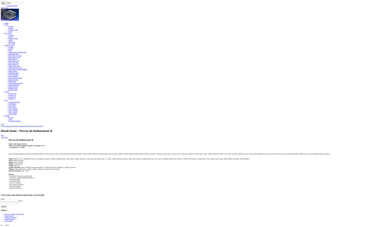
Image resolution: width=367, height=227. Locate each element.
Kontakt (10, 117)
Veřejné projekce (10, 219)
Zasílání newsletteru (11, 217)
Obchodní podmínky (14, 121)
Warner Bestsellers (14, 85)
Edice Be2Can (12, 59)
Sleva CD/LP (12, 107)
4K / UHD (11, 44)
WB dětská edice (13, 73)
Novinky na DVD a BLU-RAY (14, 214)
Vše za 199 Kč (12, 111)
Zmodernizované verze (15, 68)
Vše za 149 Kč (12, 112)
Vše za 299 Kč (12, 109)
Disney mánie (12, 71)
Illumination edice (13, 54)
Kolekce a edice (13, 30)
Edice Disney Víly (14, 61)
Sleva (10, 50)
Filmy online (8, 221)
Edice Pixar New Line (15, 56)
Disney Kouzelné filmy (15, 78)
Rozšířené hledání (12, 6)
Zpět (2, 135)
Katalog (10, 28)
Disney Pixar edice (14, 66)
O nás (10, 119)
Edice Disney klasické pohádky (17, 69)
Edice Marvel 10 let (14, 57)
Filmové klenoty (13, 86)
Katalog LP (11, 99)
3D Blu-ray (11, 42)
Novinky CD (12, 93)
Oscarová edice (13, 90)
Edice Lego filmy (13, 62)
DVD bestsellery (13, 74)
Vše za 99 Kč (12, 114)
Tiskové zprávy (9, 216)
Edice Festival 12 (13, 64)
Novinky (11, 26)
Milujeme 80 (12, 81)
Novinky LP (12, 95)
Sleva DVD (12, 105)
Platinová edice (13, 88)
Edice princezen (13, 76)
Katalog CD (12, 97)
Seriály (10, 31)
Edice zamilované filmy (15, 83)
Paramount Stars (13, 80)
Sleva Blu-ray (12, 104)
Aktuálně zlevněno (14, 102)
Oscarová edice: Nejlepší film (17, 52)
